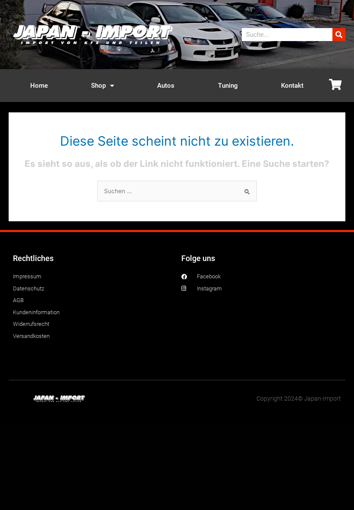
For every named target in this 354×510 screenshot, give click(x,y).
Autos (165, 85)
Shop (98, 85)
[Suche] (338, 34)
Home (39, 85)
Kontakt (292, 85)
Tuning (228, 85)
